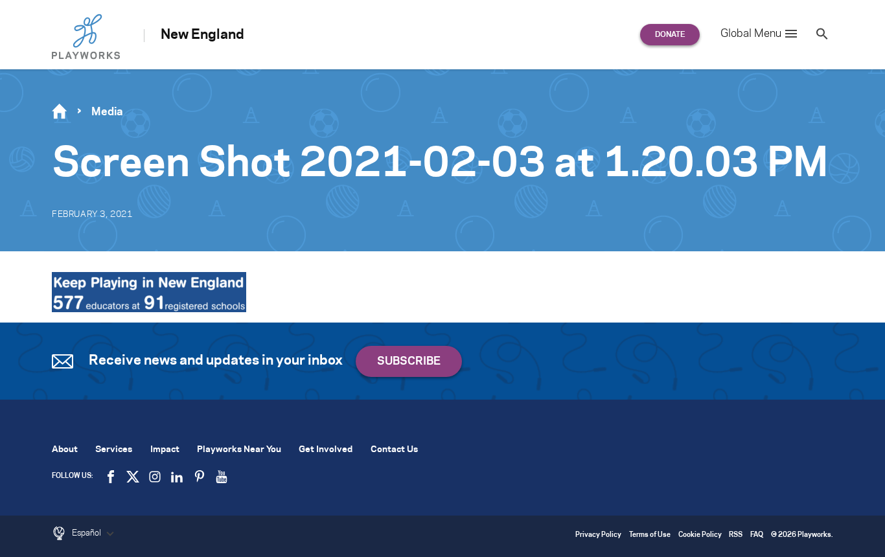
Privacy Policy (598, 535)
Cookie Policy (700, 535)
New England (202, 34)
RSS (735, 535)
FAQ (756, 535)
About (65, 450)
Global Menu (750, 33)
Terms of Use (650, 535)
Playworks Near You (239, 450)
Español (87, 533)
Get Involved (325, 450)
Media (107, 112)
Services (113, 450)
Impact (164, 450)
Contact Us (394, 450)
